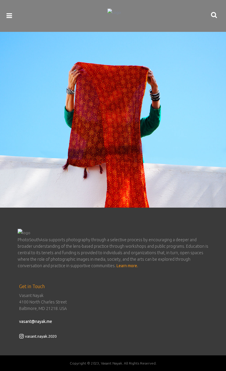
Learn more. (127, 265)
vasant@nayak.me (35, 321)
